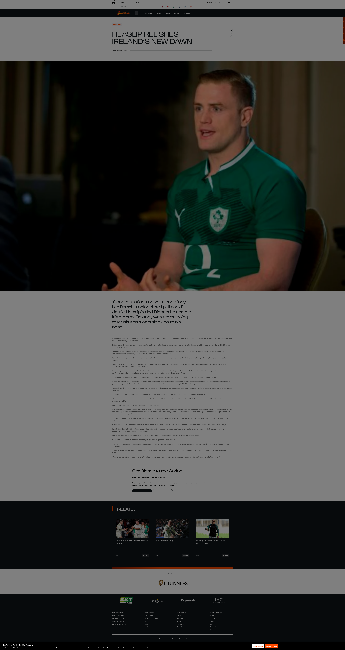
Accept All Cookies (271, 646)
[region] (172, 646)
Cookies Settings (258, 646)
